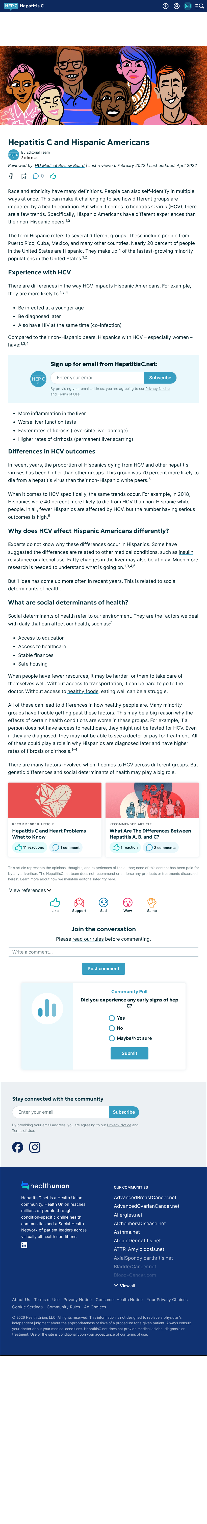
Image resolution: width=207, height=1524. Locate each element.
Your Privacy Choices (167, 1299)
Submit (129, 1053)
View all (127, 1285)
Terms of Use (69, 394)
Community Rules (63, 1306)
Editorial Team (38, 152)
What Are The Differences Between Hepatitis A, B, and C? (150, 834)
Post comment (103, 968)
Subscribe (160, 377)
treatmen (177, 736)
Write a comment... (32, 952)
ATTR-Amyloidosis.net (139, 1249)
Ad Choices (95, 1306)
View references (28, 890)
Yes (121, 1018)
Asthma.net (127, 1232)
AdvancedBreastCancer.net (145, 1197)
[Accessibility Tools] (165, 6)
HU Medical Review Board (60, 165)
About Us (21, 1299)
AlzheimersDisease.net (140, 1223)
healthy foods (82, 691)
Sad (100, 905)
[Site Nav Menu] (199, 6)
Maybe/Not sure (134, 1038)
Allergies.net (128, 1215)
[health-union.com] (45, 1187)
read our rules (88, 939)
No (120, 1028)
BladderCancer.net (135, 1267)
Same (149, 905)
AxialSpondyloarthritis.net (143, 1258)
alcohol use (52, 560)
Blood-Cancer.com (135, 1275)
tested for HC (165, 728)
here (111, 879)
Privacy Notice (157, 388)
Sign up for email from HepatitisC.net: (104, 364)
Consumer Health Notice (119, 1299)
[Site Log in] (176, 6)
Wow (125, 905)
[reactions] (53, 176)
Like (52, 905)
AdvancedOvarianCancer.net (146, 1206)
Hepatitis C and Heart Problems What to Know (49, 834)
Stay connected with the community (57, 1099)
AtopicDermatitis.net (137, 1241)
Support (77, 905)
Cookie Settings (27, 1306)
